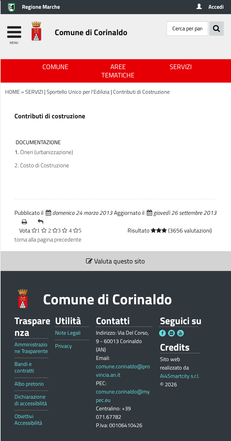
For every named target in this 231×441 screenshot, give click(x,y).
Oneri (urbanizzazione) (46, 152)
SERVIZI (181, 66)
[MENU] (14, 29)
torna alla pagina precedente (48, 239)
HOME (12, 92)
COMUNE (55, 66)
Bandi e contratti (24, 367)
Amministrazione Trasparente (31, 347)
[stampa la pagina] (27, 221)
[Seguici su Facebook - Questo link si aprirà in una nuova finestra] (162, 333)
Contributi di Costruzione (141, 92)
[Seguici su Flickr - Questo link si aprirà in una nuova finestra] (171, 333)
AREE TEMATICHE (117, 71)
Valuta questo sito (119, 261)
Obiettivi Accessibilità (28, 419)
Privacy (63, 346)
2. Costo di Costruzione (41, 165)
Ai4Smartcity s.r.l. (179, 376)
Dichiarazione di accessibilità (30, 400)
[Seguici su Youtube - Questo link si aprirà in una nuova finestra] (180, 333)
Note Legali (68, 333)
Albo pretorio (29, 384)
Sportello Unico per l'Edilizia (78, 92)
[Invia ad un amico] (43, 221)
